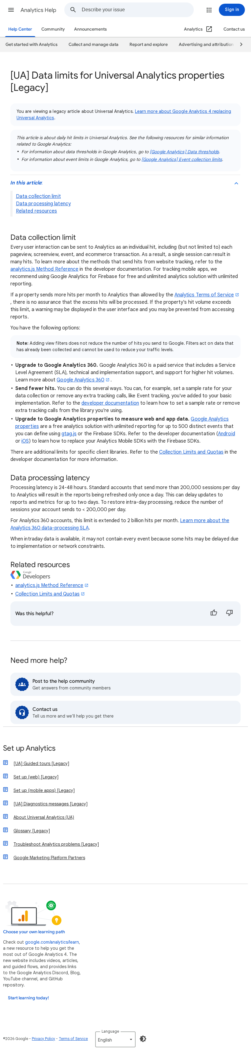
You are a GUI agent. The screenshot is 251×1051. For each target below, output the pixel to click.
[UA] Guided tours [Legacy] (41, 763)
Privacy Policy (43, 1038)
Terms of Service (73, 1038)
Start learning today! (28, 998)
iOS (25, 441)
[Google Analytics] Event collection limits (181, 159)
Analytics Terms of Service (204, 295)
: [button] (26, 183)
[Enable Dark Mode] (143, 1038)
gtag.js (69, 434)
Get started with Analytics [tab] (32, 44)
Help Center (20, 29)
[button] (11, 9)
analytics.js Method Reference (44, 269)
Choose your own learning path (34, 931)
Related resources (36, 211)
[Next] (238, 44)
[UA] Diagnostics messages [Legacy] (50, 804)
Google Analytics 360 (80, 380)
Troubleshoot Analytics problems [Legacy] (56, 844)
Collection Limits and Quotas (191, 452)
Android (226, 434)
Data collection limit (38, 196)
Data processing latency (43, 204)
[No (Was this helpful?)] (229, 613)
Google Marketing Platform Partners (49, 857)
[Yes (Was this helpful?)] (214, 613)
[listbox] (115, 1039)
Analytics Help (38, 10)
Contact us (234, 29)
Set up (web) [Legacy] (35, 777)
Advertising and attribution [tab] (206, 44)
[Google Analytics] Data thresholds (184, 151)
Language (110, 1031)
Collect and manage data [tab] (93, 44)
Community (53, 29)
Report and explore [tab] (148, 44)
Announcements (90, 29)
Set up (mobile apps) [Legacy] (44, 790)
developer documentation (110, 403)
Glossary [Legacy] (31, 831)
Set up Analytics (29, 749)
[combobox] (137, 10)
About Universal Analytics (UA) (43, 817)
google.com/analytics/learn (52, 942)
